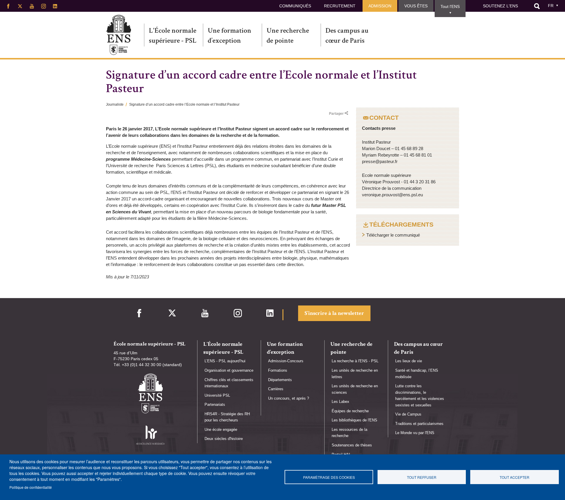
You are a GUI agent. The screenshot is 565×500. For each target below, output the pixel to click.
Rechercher (536, 6)
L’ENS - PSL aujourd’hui (225, 361)
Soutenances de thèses (352, 445)
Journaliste (115, 104)
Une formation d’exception (229, 35)
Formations (277, 370)
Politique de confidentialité (30, 487)
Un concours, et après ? (288, 398)
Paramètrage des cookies (329, 477)
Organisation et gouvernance (229, 370)
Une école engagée (221, 429)
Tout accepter (514, 477)
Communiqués (295, 6)
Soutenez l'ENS (500, 6)
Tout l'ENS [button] (450, 6)
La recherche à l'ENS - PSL (355, 361)
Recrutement (339, 6)
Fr (551, 5)
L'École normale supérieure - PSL (173, 35)
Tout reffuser (421, 477)
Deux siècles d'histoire (224, 438)
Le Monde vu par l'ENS (414, 433)
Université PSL (217, 395)
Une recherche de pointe (288, 35)
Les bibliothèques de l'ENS (354, 420)
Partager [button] (336, 114)
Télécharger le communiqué (393, 234)
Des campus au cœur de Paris (346, 35)
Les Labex (340, 401)
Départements (280, 380)
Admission (379, 6)
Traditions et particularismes (419, 423)
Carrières (275, 389)
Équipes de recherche (350, 411)
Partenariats (215, 404)
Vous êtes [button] (416, 6)
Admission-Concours (285, 361)
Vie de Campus (408, 414)
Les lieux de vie (408, 361)
